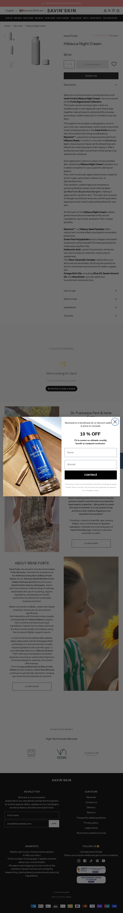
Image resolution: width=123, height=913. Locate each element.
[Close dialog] (115, 421)
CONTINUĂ (90, 475)
